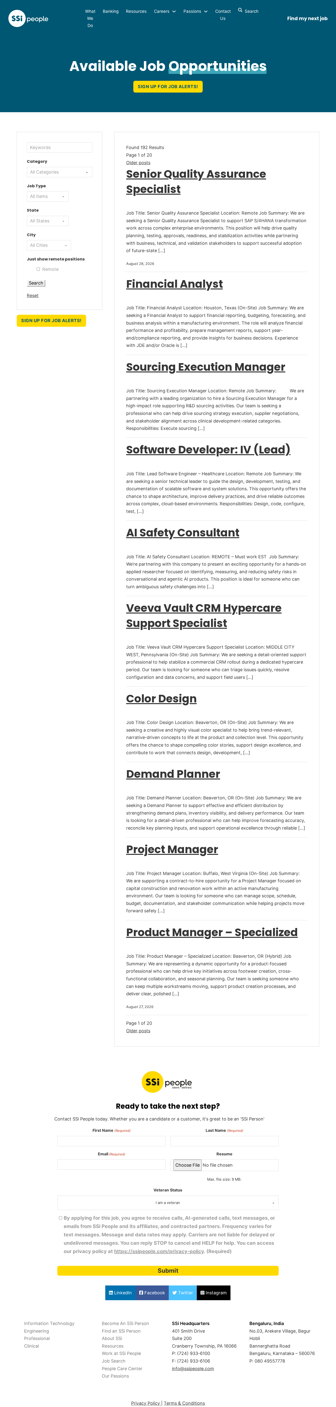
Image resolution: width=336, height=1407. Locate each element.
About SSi (112, 1338)
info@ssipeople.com (193, 1368)
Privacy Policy (146, 1403)
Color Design (161, 698)
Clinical (31, 1346)
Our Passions (115, 1376)
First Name (111, 1130)
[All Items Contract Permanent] (48, 196)
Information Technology (49, 1323)
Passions (192, 11)
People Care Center (122, 1368)
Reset (33, 295)
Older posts (138, 162)
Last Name (224, 1130)
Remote (50, 269)
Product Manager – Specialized (212, 932)
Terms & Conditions (184, 1403)
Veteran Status (167, 1190)
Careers (161, 11)
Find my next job (307, 18)
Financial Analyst (174, 283)
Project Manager (172, 849)
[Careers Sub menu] (174, 11)
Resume (224, 1153)
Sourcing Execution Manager (205, 366)
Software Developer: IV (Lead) (208, 449)
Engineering (36, 1331)
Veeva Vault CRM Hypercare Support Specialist (204, 615)
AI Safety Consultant (182, 532)
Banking (111, 11)
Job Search (113, 1361)
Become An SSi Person (125, 1323)
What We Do (90, 18)
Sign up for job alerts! (168, 86)
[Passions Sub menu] (206, 11)
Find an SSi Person (121, 1331)
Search (250, 11)
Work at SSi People (121, 1353)
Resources (136, 11)
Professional (37, 1338)
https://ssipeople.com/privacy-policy (159, 1251)
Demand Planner (173, 773)
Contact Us (223, 15)
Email (111, 1153)
